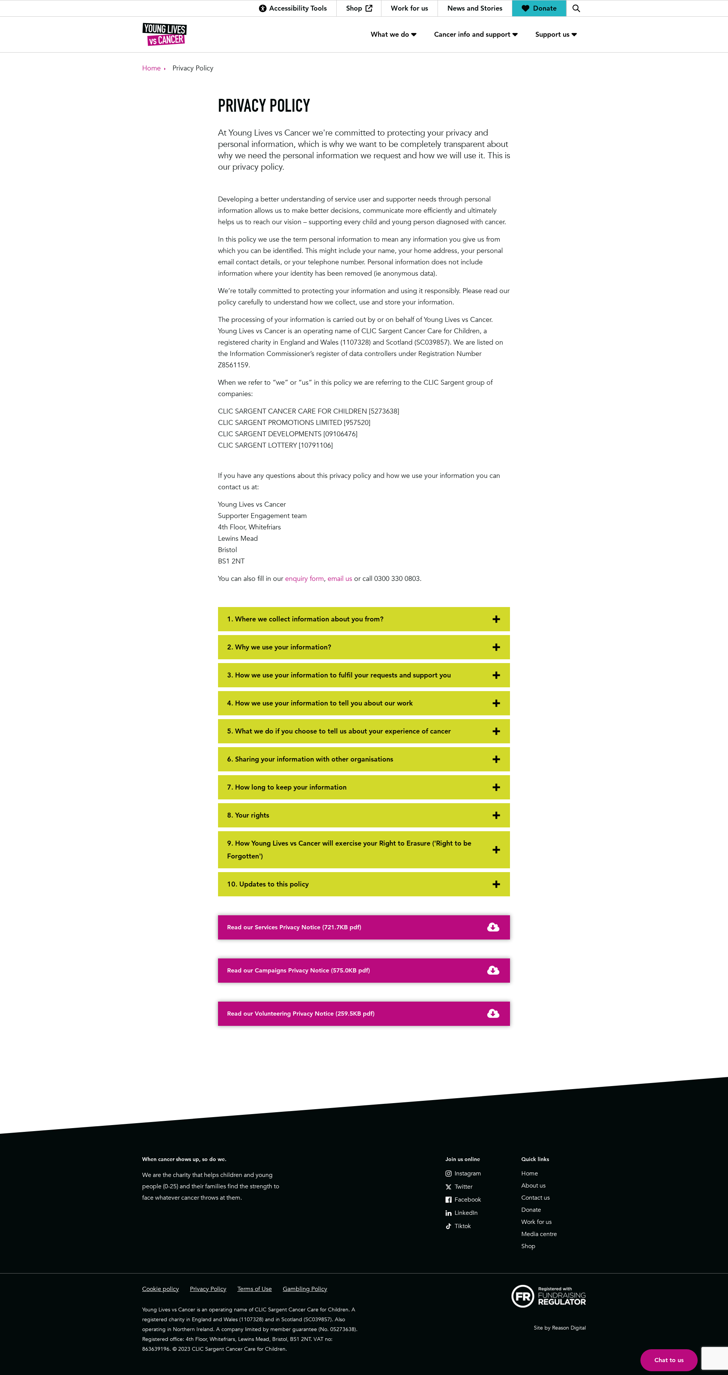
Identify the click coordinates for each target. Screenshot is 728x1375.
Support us (552, 34)
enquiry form (304, 578)
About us (533, 1185)
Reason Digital (569, 1327)
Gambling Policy (305, 1289)
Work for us (409, 8)
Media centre (539, 1234)
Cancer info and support (472, 34)
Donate (545, 8)
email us (340, 578)
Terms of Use (254, 1289)
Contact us (535, 1198)
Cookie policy (160, 1289)
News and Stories (474, 8)
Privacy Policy (208, 1289)
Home (529, 1173)
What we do (390, 34)
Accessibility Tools (298, 8)
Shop (354, 8)
